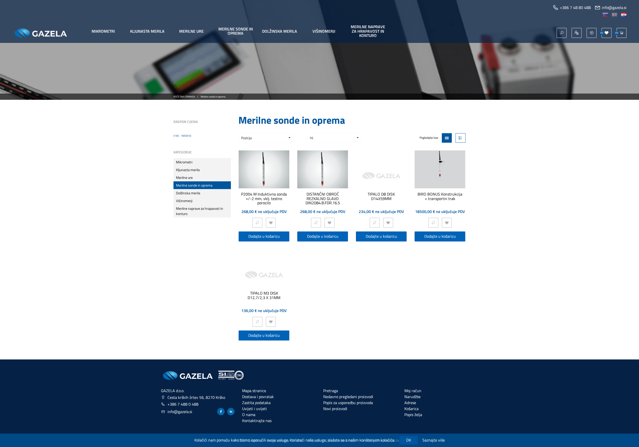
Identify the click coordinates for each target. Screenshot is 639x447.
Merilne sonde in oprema (235, 31)
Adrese (410, 403)
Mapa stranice (254, 391)
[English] (614, 14)
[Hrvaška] (624, 14)
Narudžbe (412, 397)
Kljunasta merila (147, 31)
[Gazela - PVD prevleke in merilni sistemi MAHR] (187, 375)
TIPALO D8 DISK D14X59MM (381, 196)
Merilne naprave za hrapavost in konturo (368, 31)
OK (408, 440)
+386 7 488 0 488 (182, 404)
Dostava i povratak (258, 397)
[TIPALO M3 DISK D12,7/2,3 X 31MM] (264, 274)
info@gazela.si (179, 412)
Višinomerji (324, 31)
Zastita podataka (256, 403)
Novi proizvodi (335, 409)
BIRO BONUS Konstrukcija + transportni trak (440, 196)
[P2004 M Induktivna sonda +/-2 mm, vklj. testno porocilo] (264, 169)
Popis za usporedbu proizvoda (348, 403)
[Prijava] (592, 33)
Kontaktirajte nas (257, 421)
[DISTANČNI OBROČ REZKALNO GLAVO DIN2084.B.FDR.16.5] (322, 169)
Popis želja (413, 415)
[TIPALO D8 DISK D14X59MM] (381, 175)
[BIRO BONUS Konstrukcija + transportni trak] (440, 169)
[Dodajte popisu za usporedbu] (257, 223)
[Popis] (461, 138)
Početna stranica (184, 97)
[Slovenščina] (605, 14)
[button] (265, 137)
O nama (248, 415)
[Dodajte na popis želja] (271, 223)
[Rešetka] (447, 138)
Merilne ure (191, 31)
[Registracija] (577, 33)
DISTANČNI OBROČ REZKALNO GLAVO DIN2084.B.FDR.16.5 (323, 198)
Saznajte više (433, 440)
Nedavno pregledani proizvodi (348, 397)
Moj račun (412, 391)
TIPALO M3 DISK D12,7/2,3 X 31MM (264, 295)
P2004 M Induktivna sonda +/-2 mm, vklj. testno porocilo (264, 198)
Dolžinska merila (279, 31)
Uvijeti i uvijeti (254, 409)
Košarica (411, 409)
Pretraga (330, 391)
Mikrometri (103, 31)
